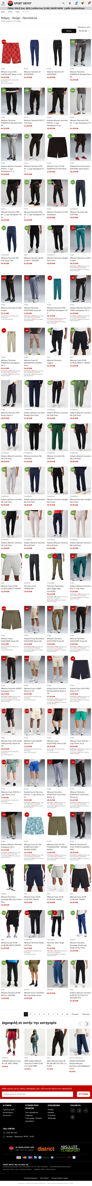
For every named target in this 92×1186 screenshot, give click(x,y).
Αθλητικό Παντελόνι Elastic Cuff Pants (34, 944)
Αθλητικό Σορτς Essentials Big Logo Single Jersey (34, 994)
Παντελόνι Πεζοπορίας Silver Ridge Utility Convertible (55, 588)
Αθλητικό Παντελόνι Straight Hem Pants (57, 259)
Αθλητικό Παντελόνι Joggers (54, 361)
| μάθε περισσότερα (74, 8)
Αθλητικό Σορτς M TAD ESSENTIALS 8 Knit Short (56, 167)
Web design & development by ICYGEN (60, 1183)
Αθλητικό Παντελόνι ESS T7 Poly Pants (34, 121)
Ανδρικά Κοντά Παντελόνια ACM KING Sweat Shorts (80, 167)
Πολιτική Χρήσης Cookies (59, 1178)
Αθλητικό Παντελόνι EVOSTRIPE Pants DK (32, 309)
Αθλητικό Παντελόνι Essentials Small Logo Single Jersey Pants (78, 945)
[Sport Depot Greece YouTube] (85, 1110)
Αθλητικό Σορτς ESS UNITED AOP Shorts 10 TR (11, 73)
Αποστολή (7, 1115)
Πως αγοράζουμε (31, 1112)
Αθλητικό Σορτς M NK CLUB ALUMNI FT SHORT (80, 361)
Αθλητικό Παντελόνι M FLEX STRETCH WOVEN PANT (79, 847)
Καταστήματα (8, 1112)
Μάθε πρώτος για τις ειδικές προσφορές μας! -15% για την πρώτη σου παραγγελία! (37, 1089)
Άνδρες (10, 12)
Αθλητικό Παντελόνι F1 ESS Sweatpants (57, 213)
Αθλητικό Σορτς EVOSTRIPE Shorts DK (10, 640)
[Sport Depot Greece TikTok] (72, 1117)
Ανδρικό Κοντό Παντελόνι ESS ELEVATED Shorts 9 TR (56, 691)
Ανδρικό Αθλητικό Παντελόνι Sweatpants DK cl (11, 846)
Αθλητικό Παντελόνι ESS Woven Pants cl (10, 414)
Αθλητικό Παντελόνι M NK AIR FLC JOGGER (10, 994)
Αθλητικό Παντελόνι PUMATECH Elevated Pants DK (80, 74)
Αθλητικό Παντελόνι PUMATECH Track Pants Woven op (56, 794)
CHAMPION (74, 209)
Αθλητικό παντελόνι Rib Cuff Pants (33, 457)
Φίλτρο (69, 31)
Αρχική (3, 12)
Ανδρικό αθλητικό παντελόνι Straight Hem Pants (34, 414)
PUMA (3, 69)
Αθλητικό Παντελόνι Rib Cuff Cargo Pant (10, 259)
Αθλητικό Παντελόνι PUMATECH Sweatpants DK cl (10, 362)
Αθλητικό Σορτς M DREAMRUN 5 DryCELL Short (33, 362)
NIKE (25, 255)
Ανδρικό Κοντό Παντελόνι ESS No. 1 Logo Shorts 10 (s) (34, 794)
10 (67, 1014)
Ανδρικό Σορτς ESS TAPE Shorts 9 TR (79, 690)
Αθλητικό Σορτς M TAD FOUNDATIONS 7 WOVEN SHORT (57, 847)
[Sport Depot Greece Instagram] (72, 1110)
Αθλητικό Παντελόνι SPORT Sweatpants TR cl (11, 690)
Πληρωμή (29, 1115)
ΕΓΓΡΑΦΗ (83, 1094)
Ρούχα (17, 12)
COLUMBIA (51, 583)
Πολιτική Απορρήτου (30, 1178)
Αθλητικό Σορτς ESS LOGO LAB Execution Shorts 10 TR (11, 743)
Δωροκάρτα (29, 1121)
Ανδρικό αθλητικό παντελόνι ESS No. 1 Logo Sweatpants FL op (57, 122)
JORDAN (50, 990)
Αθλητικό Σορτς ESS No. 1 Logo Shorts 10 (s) (80, 742)
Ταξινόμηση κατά (84, 27)
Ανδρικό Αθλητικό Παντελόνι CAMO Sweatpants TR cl (80, 309)
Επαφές (51, 1109)
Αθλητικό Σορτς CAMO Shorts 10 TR (32, 690)
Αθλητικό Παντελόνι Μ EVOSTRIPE (32, 73)
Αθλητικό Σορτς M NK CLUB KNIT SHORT (32, 898)
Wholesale (52, 1118)
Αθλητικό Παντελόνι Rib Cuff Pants (79, 213)
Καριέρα (51, 1112)
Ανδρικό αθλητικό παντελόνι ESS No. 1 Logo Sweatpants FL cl (11, 168)
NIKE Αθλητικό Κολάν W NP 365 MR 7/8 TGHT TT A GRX (56, 1063)
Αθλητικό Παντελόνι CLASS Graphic (80, 259)
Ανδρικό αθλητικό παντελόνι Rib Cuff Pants (57, 414)
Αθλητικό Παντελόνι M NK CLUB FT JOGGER (33, 259)
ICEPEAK (27, 583)
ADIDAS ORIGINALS (76, 1058)
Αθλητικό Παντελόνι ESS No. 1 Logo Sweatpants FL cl (34, 168)
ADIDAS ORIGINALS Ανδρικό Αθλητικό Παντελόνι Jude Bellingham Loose (79, 1064)
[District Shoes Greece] (46, 1148)
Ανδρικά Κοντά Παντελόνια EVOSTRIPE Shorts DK (34, 640)
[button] (80, 1024)
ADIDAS (3, 894)
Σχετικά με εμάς (8, 1109)
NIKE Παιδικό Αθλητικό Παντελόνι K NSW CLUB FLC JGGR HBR (33, 1063)
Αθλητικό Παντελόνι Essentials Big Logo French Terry (11, 899)
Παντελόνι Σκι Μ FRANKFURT (30, 587)
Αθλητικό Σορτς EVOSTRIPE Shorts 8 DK (56, 742)
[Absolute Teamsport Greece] (70, 1148)
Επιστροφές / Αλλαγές (33, 1118)
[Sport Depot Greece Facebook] (79, 1110)
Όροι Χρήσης (44, 1178)
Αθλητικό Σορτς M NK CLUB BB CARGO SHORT (11, 944)
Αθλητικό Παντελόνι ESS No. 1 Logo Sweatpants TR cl (80, 122)
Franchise (51, 1115)
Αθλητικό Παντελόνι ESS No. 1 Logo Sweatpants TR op (11, 214)
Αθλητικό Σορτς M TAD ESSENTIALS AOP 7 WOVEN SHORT (32, 847)
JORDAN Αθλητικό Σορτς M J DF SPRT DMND (11, 1062)
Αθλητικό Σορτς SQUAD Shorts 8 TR (33, 742)
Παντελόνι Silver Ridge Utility (55, 944)
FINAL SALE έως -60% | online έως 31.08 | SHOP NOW (35, 8)
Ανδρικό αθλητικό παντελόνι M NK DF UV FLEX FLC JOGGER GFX (80, 995)
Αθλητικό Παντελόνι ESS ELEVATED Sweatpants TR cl (57, 310)
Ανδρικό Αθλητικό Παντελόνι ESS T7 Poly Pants (80, 587)
